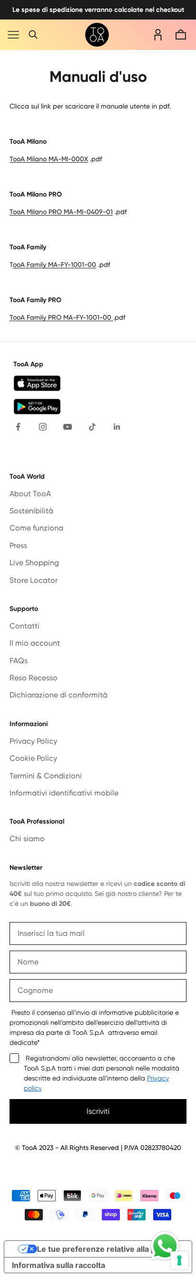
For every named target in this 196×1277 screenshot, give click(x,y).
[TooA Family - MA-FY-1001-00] (112, 317)
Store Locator (34, 580)
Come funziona (36, 527)
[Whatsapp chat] (165, 1246)
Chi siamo (27, 838)
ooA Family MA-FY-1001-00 (54, 264)
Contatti (24, 625)
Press (18, 545)
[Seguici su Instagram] (43, 427)
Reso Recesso (34, 677)
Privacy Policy (33, 741)
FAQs (19, 660)
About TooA (30, 493)
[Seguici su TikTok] (92, 427)
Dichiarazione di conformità (59, 694)
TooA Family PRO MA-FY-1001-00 (60, 317)
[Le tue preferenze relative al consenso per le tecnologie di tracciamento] (179, 1260)
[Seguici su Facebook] (18, 427)
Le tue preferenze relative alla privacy (107, 1249)
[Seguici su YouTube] (67, 427)
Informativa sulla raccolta (58, 1265)
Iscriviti (98, 1111)
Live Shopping (34, 562)
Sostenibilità (31, 510)
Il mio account (35, 643)
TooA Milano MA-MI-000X (49, 159)
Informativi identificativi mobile (64, 792)
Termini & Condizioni (46, 775)
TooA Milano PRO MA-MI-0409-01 (61, 212)
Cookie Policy (33, 758)
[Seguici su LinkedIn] (117, 427)
